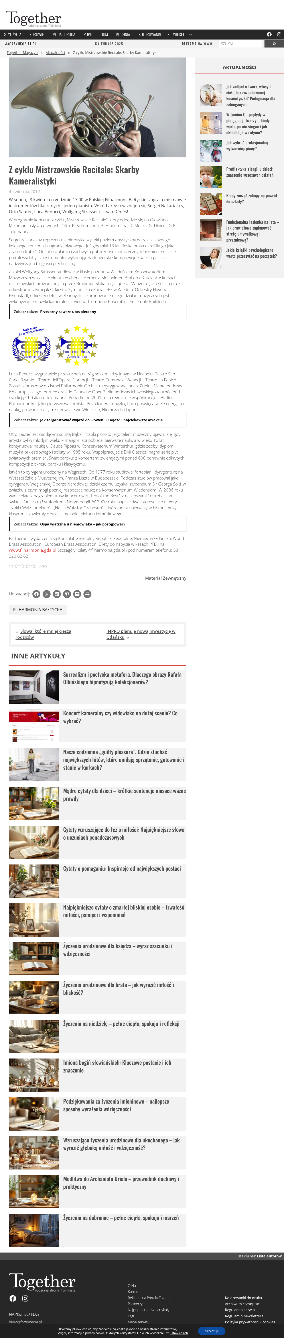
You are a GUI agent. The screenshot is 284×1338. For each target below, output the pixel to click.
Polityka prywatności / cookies (250, 1322)
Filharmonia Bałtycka (37, 610)
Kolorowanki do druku (243, 1297)
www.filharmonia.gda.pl (32, 550)
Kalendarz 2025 (109, 43)
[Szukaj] (274, 44)
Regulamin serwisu (240, 1309)
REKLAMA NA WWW (197, 43)
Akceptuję (212, 1331)
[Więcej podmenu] (190, 34)
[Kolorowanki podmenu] (167, 34)
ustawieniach (179, 1333)
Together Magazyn (22, 52)
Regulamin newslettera (244, 1316)
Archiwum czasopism (242, 1303)
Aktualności (55, 52)
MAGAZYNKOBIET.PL (20, 43)
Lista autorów (269, 1256)
